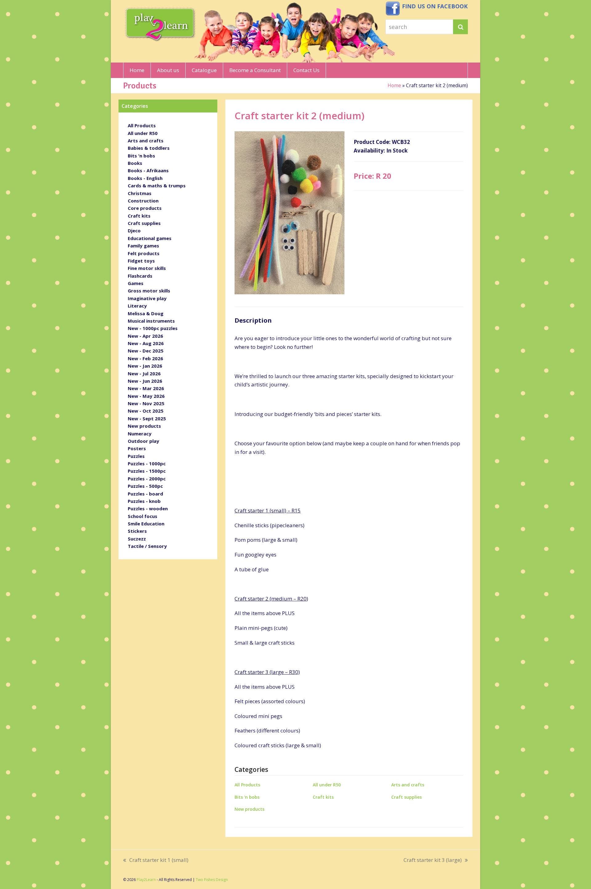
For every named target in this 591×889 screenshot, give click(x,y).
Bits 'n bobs (247, 797)
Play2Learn (146, 879)
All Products (247, 785)
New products (249, 809)
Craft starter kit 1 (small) (155, 860)
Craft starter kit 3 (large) (433, 860)
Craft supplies (406, 797)
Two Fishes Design (212, 879)
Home (394, 85)
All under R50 (327, 785)
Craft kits (323, 797)
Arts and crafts (407, 785)
